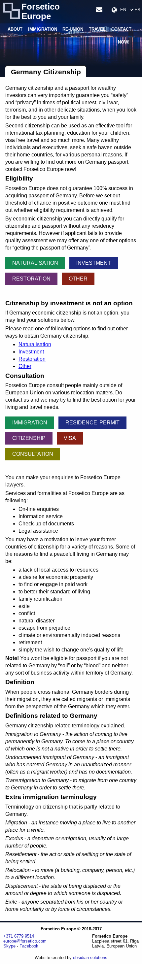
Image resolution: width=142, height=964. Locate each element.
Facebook (28, 946)
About (15, 29)
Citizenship (29, 438)
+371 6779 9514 (18, 936)
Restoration (31, 279)
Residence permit (92, 422)
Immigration (42, 29)
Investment (93, 263)
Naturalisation (35, 263)
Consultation (32, 454)
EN (123, 9)
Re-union (72, 29)
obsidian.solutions (90, 957)
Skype (9, 946)
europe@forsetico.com (25, 941)
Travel (97, 29)
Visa (70, 438)
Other (78, 279)
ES (137, 9)
